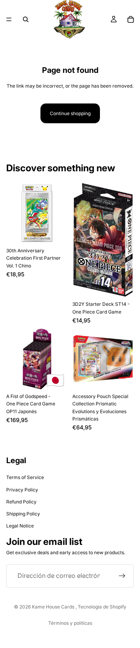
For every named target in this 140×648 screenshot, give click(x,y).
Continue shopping (70, 113)
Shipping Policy (23, 514)
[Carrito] (130, 19)
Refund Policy (21, 502)
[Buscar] (25, 19)
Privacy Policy (22, 490)
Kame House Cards (53, 607)
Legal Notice (20, 526)
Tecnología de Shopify (102, 607)
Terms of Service (25, 477)
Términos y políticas (70, 623)
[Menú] (9, 19)
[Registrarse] (122, 575)
